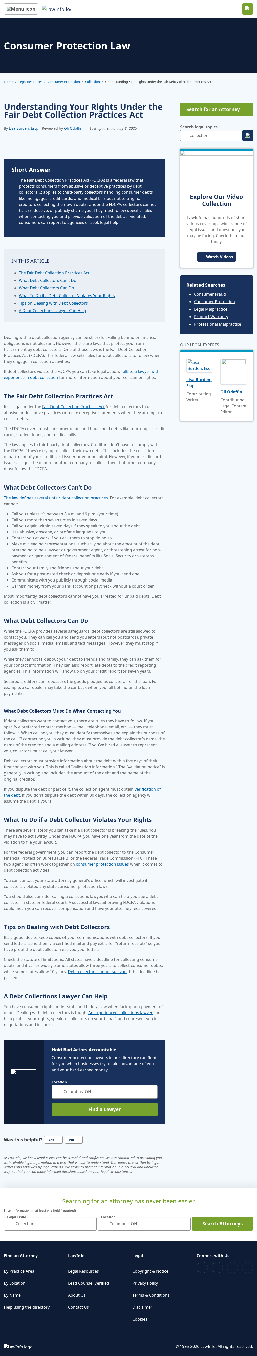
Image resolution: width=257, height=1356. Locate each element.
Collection (92, 81)
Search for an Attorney (213, 109)
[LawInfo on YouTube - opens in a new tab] (232, 1267)
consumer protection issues (102, 864)
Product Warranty (211, 316)
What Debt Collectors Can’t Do (47, 280)
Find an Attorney (21, 1255)
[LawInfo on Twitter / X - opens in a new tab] (217, 1267)
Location (59, 1082)
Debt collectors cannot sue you (97, 971)
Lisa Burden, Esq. (23, 128)
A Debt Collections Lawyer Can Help (52, 310)
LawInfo (76, 1255)
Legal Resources (30, 81)
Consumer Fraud (210, 294)
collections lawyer (136, 1012)
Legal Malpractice (210, 309)
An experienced (103, 1012)
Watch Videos (219, 257)
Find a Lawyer (104, 1109)
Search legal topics (199, 127)
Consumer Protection (64, 81)
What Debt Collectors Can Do (46, 288)
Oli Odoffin (73, 128)
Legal (137, 1255)
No (71, 1139)
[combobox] (105, 1092)
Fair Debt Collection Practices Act (73, 406)
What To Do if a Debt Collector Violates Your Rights (67, 295)
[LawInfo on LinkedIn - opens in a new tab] (247, 1267)
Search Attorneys (222, 1223)
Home (8, 81)
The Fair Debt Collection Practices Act (54, 273)
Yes (51, 1139)
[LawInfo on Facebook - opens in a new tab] (202, 1267)
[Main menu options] (21, 9)
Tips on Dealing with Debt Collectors (53, 303)
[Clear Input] (152, 1092)
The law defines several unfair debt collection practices (56, 498)
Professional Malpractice (217, 324)
